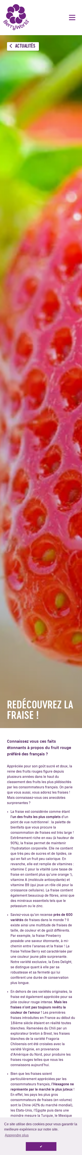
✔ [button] (41, 1146)
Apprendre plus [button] (17, 1135)
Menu (72, 17)
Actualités (24, 46)
